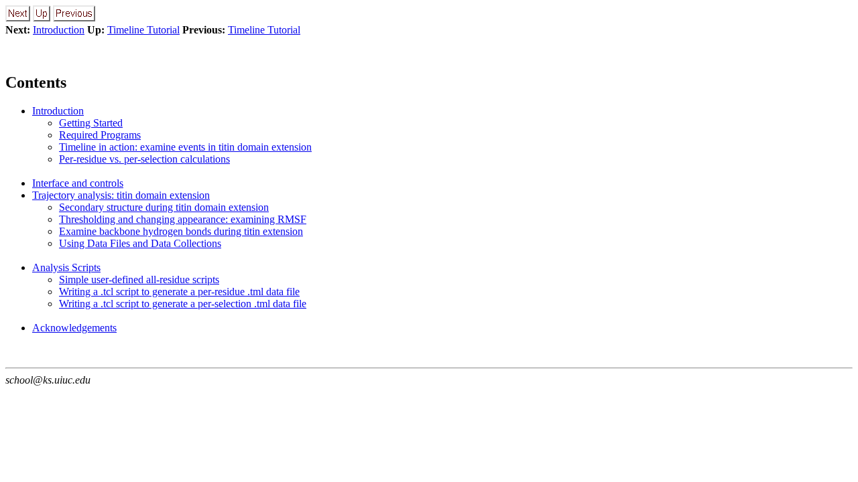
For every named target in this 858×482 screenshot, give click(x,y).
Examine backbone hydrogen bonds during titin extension (181, 231)
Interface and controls (77, 183)
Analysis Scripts (66, 267)
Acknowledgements (74, 327)
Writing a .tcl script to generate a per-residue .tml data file (179, 291)
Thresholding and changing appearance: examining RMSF (182, 219)
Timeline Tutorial (143, 29)
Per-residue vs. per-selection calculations (144, 159)
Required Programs (100, 135)
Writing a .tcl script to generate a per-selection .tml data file (182, 303)
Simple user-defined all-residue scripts (139, 279)
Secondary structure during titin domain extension (164, 207)
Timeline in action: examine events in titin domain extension (185, 147)
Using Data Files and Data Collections (140, 243)
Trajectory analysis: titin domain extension (121, 195)
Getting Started (91, 123)
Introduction (58, 29)
